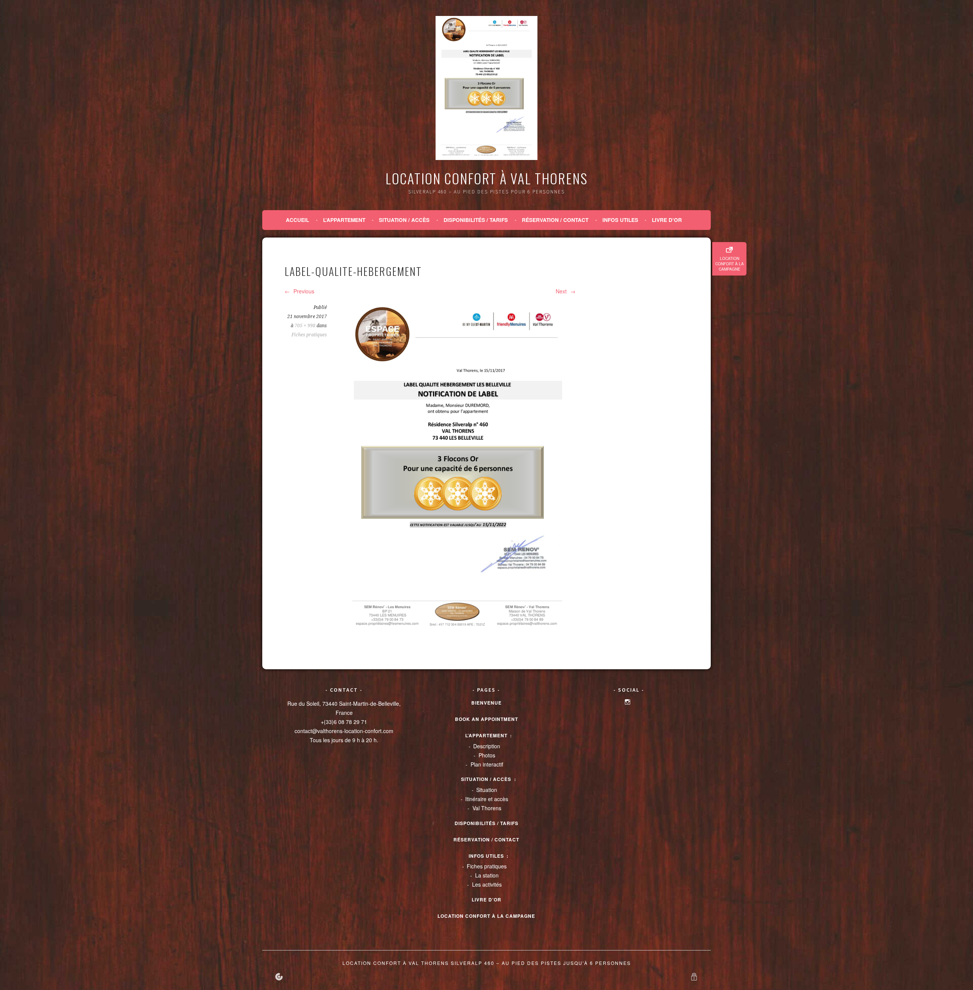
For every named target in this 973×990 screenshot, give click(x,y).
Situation (486, 790)
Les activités (487, 884)
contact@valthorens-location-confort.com (344, 731)
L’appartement (344, 219)
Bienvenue (486, 702)
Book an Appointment (486, 719)
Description (486, 746)
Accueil (297, 219)
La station (487, 875)
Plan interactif (487, 764)
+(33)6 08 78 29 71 (344, 721)
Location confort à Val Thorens (486, 178)
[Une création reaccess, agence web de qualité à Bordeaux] (279, 976)
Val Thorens (486, 808)
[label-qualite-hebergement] (457, 468)
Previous (303, 291)
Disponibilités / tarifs (476, 219)
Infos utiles (620, 219)
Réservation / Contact (555, 219)
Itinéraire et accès (486, 799)
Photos (487, 755)
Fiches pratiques (309, 334)
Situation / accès (404, 219)
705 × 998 (305, 325)
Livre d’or (667, 219)
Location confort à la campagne (729, 264)
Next (562, 291)
